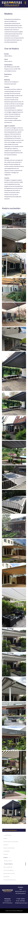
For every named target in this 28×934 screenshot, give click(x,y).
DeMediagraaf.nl (19, 910)
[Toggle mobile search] (25, 3)
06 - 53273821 (21, 900)
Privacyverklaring (12, 910)
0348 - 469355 (21, 898)
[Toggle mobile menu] (25, 2)
